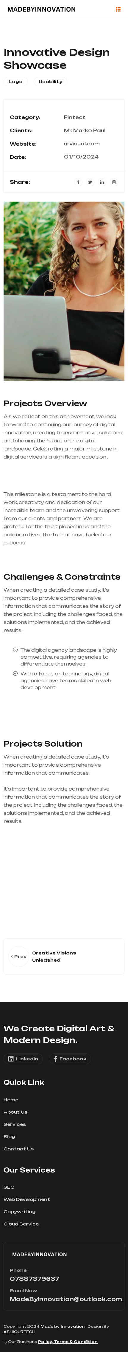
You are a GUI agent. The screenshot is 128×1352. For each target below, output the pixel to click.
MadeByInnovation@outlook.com (66, 1299)
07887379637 (34, 1278)
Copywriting (20, 1211)
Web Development (27, 1199)
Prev (20, 956)
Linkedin (27, 1058)
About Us (15, 1112)
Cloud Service (21, 1223)
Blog (9, 1136)
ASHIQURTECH (19, 1332)
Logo (16, 81)
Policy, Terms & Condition (68, 1341)
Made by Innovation (62, 1326)
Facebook (73, 1058)
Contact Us (19, 1148)
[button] (12, 291)
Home (11, 1099)
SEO (9, 1187)
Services (15, 1124)
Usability (50, 81)
